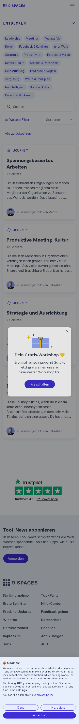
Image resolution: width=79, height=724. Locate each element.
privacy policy (45, 694)
